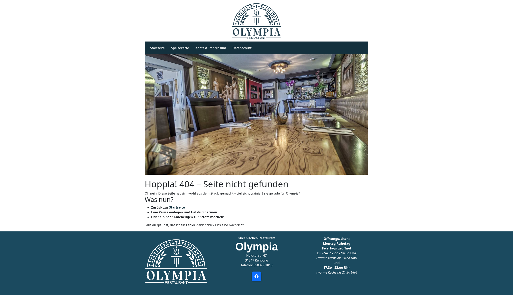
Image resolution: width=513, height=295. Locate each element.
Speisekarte (180, 48)
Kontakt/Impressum (210, 48)
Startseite (157, 48)
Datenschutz (242, 48)
